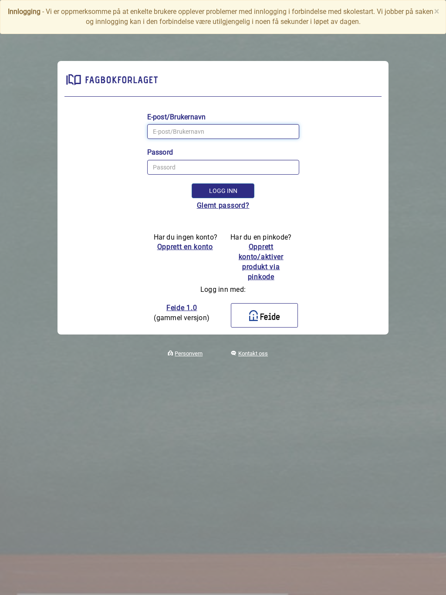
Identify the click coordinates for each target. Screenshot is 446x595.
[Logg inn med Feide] (264, 315)
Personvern (189, 353)
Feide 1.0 (181, 308)
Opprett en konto (185, 247)
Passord (160, 152)
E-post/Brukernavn (176, 117)
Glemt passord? (223, 205)
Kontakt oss (253, 353)
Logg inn (223, 190)
